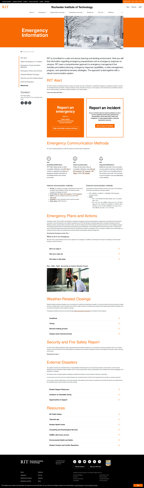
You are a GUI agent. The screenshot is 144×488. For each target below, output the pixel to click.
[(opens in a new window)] (22, 102)
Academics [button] (42, 12)
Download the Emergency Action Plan (57, 233)
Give (141, 1)
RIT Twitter (60, 194)
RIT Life (40, 475)
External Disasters (27, 82)
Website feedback (79, 466)
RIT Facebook (77, 171)
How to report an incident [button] (105, 126)
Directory (134, 7)
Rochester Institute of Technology (72, 7)
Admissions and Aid (26, 481)
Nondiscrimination (103, 477)
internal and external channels (82, 311)
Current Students (17, 1)
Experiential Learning (26, 478)
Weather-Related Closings (30, 74)
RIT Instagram (86, 171)
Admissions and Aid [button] (75, 12)
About (22, 472)
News (128, 7)
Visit (133, 1)
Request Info (127, 1)
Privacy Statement (103, 480)
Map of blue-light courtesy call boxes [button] (65, 128)
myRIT (140, 7)
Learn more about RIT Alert (54, 92)
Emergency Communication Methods (30, 66)
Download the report (52, 354)
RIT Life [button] (100, 12)
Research (40, 472)
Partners (46, 1)
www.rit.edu (53, 197)
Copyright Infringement (104, 478)
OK (138, 485)
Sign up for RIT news (95, 466)
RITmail (92, 169)
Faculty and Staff (33, 1)
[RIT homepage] (5, 7)
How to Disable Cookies (91, 485)
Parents (25, 1)
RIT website (86, 173)
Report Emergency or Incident (31, 61)
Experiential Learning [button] (57, 12)
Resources (24, 85)
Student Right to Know (104, 475)
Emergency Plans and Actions (31, 71)
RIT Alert (24, 58)
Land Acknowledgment (78, 475)
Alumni (41, 1)
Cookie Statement (79, 485)
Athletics (111, 12)
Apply (136, 1)
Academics (23, 475)
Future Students (6, 1)
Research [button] (90, 12)
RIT (21, 51)
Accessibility (76, 480)
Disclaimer (75, 477)
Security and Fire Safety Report (32, 78)
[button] (122, 12)
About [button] (31, 12)
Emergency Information (78, 478)
